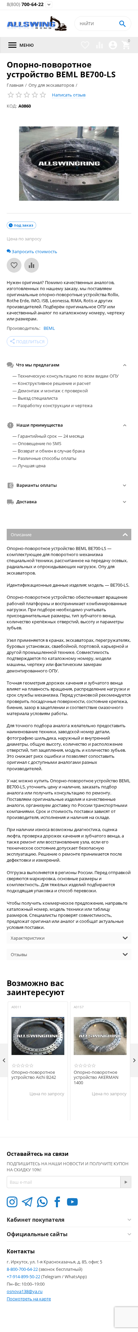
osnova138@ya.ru (25, 1291)
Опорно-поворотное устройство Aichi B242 (33, 1075)
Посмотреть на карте (29, 1299)
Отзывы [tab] (19, 954)
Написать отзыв (68, 95)
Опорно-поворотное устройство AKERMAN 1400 (96, 1078)
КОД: (12, 106)
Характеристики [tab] (28, 938)
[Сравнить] (31, 265)
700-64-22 (25, 4)
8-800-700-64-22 (23, 1269)
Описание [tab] (21, 535)
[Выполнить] (125, 1182)
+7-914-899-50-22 (24, 1277)
